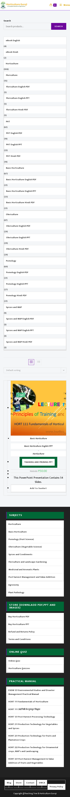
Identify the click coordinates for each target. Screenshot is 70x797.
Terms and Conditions (19, 639)
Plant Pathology (16, 592)
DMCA (42, 783)
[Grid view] (31, 362)
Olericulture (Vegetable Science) (25, 547)
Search (7, 21)
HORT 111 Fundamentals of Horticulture (28, 701)
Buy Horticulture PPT (18, 624)
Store (19, 783)
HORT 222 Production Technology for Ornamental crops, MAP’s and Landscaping (33, 749)
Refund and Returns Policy (21, 632)
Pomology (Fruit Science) (21, 539)
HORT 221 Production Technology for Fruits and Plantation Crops (32, 738)
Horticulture (14, 524)
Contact (30, 783)
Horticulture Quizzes (19, 668)
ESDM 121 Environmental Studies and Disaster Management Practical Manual (31, 692)
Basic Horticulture (38, 438)
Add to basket (38, 488)
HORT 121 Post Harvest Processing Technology (31, 717)
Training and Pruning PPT (38, 462)
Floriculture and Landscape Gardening (27, 562)
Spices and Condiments (20, 554)
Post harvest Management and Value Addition (31, 577)
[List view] (39, 362)
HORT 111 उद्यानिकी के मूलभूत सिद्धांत (24, 709)
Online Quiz (14, 661)
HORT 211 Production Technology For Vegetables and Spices (33, 726)
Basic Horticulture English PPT (38, 446)
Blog (9, 783)
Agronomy (13, 585)
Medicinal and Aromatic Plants (23, 569)
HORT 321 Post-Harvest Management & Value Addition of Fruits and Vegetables (31, 761)
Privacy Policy (56, 786)
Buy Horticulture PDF (18, 616)
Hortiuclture (38, 454)
